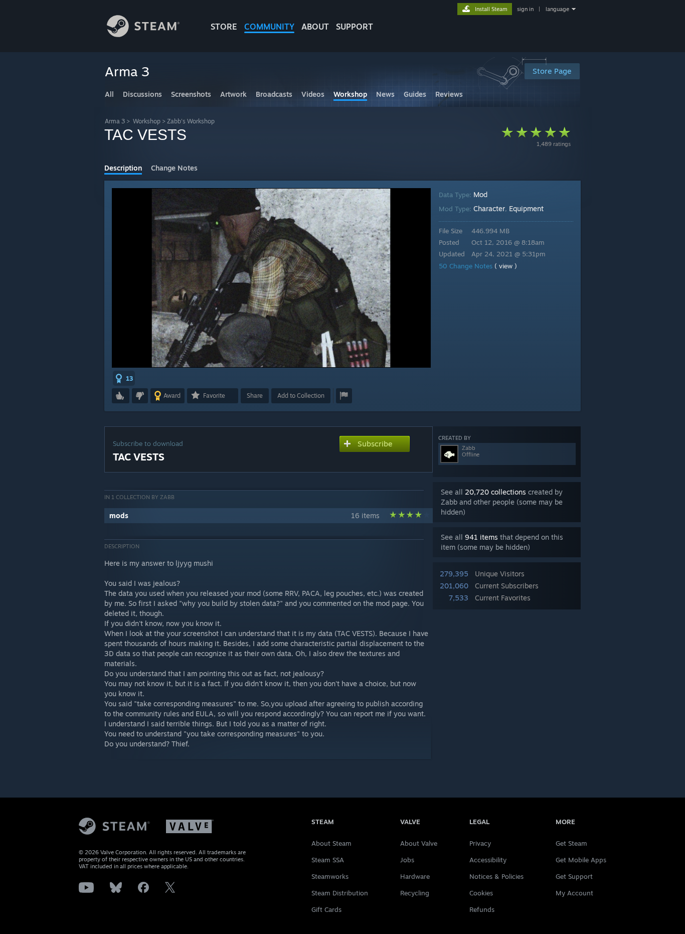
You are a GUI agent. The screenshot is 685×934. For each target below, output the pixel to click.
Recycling (414, 893)
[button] (124, 378)
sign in (525, 9)
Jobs (407, 860)
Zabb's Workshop (191, 121)
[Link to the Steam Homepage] (143, 34)
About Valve (418, 843)
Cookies (481, 893)
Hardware (415, 876)
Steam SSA (327, 860)
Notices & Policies (496, 876)
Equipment (526, 208)
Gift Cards (326, 909)
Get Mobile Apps (581, 860)
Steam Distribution (339, 893)
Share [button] (255, 395)
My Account (574, 893)
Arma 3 (115, 121)
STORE (224, 27)
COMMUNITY (269, 27)
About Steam (331, 843)
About (315, 27)
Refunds (481, 909)
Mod (480, 194)
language (557, 9)
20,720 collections (495, 492)
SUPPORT (354, 27)
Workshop (146, 121)
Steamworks (330, 876)
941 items (481, 537)
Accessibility (487, 860)
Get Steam (571, 843)
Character (489, 208)
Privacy (480, 843)
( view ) (505, 266)
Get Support (574, 876)
